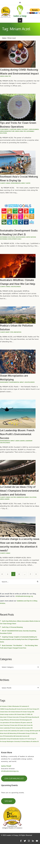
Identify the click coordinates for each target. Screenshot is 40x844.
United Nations (27, 741)
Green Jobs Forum (26, 725)
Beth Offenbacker (15, 706)
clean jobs (12, 129)
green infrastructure (7, 131)
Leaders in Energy (25, 730)
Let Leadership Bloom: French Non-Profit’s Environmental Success (17, 434)
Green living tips (5, 76)
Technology (31, 738)
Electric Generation (17, 497)
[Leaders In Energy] (20, 11)
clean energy (4, 129)
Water (28, 183)
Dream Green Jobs (14, 717)
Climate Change (28, 711)
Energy (24, 717)
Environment (4, 382)
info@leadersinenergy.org (24, 596)
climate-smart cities (6, 332)
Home (4, 38)
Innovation (17, 332)
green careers (27, 722)
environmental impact (18, 183)
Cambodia (25, 706)
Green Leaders (20, 441)
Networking (14, 733)
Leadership (28, 441)
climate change (5, 183)
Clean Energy (34, 709)
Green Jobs (15, 725)
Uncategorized (20, 237)
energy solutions (30, 497)
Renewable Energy (25, 733)
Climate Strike (21, 714)
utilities (36, 741)
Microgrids (36, 730)
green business (34, 129)
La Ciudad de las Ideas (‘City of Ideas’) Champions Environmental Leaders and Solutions (19, 490)
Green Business (17, 722)
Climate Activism (16, 711)
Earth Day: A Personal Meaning (12, 627)
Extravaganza (27, 720)
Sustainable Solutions (7, 237)
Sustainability (10, 736)
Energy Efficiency (22, 129)
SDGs (34, 733)
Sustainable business (22, 736)
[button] (14, 778)
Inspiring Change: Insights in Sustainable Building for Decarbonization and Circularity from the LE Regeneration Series (19, 639)
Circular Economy (22, 709)
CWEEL (29, 714)
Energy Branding (33, 717)
